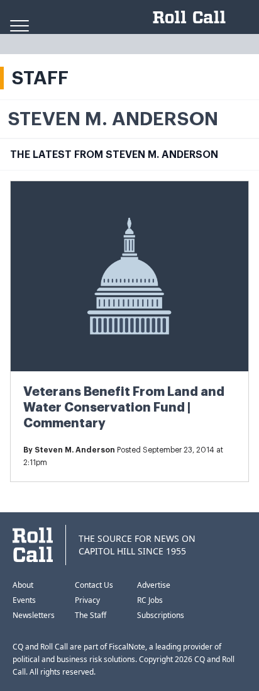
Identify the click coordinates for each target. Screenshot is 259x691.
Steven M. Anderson (75, 450)
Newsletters (34, 615)
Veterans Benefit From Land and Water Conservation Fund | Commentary (123, 407)
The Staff (90, 615)
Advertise (153, 585)
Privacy (87, 600)
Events (24, 600)
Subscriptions (160, 615)
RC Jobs (150, 600)
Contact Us (94, 585)
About (23, 585)
